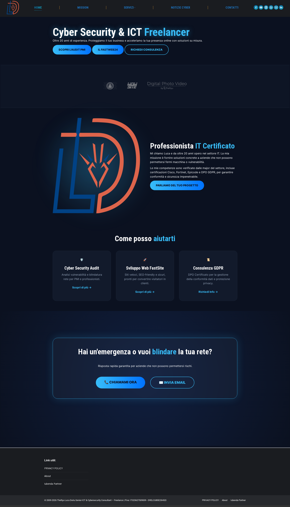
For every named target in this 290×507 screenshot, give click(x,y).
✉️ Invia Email (172, 382)
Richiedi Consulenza (146, 49)
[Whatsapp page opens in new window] (271, 7)
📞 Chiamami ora (120, 382)
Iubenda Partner (53, 483)
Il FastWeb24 (108, 49)
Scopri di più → (81, 287)
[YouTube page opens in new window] (261, 7)
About (47, 476)
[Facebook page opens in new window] (256, 7)
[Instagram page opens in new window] (266, 7)
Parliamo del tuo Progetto (177, 185)
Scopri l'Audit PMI (72, 49)
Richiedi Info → (208, 291)
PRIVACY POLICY (53, 468)
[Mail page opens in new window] (276, 7)
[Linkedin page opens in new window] (281, 7)
